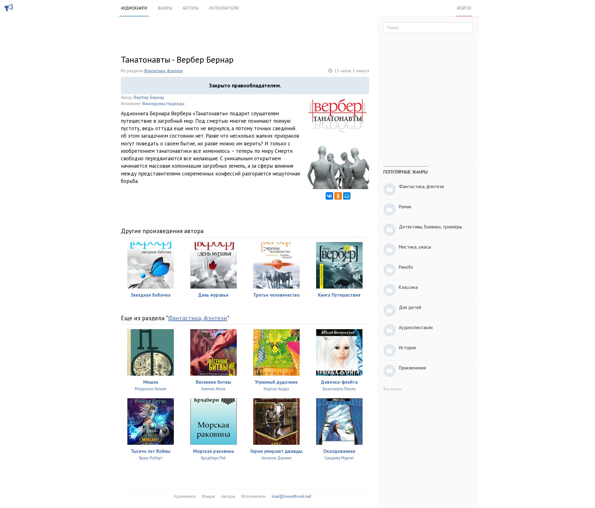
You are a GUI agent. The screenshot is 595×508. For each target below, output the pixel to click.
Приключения (412, 368)
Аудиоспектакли (416, 327)
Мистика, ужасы (415, 247)
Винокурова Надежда (163, 103)
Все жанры (392, 389)
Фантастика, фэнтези (163, 70)
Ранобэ (406, 267)
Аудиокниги (134, 8)
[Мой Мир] (346, 196)
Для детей (410, 307)
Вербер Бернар (149, 97)
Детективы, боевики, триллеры (430, 227)
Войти (464, 8)
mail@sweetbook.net (291, 496)
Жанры (165, 8)
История (407, 348)
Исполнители (224, 8)
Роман (405, 207)
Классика (408, 287)
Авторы (191, 8)
